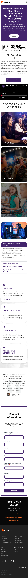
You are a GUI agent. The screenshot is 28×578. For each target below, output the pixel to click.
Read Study (14, 36)
